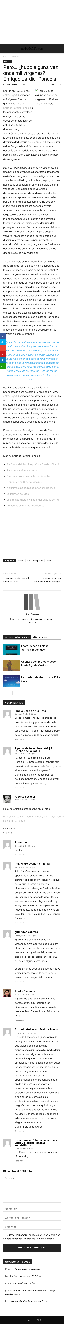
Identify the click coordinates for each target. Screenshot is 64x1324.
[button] (5, 48)
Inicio (5, 56)
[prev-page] (5, 693)
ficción (20, 560)
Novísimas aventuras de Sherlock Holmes (31, 487)
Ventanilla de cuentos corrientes (25, 505)
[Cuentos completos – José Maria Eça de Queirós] (11, 665)
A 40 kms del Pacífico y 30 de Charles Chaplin (33, 464)
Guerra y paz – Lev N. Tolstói (27, 1276)
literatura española (35, 560)
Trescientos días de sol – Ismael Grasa (17, 580)
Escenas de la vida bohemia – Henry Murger (47, 580)
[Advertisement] (32, 22)
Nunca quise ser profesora (27, 1268)
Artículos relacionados (17, 637)
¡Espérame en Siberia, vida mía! (25, 482)
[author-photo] (32, 609)
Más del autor (40, 637)
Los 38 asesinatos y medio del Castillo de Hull (33, 499)
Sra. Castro (12, 84)
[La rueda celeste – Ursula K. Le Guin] (11, 681)
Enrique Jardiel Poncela (17, 107)
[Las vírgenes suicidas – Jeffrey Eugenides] (11, 649)
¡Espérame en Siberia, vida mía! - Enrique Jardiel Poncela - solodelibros (36, 1143)
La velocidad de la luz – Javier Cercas (30, 1301)
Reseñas (15, 56)
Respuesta (19, 739)
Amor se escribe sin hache (22, 470)
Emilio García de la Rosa (30, 711)
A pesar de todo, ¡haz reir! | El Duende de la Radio (34, 749)
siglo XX (50, 560)
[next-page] (11, 693)
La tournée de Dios (18, 493)
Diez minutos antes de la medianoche (28, 476)
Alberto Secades (25, 796)
